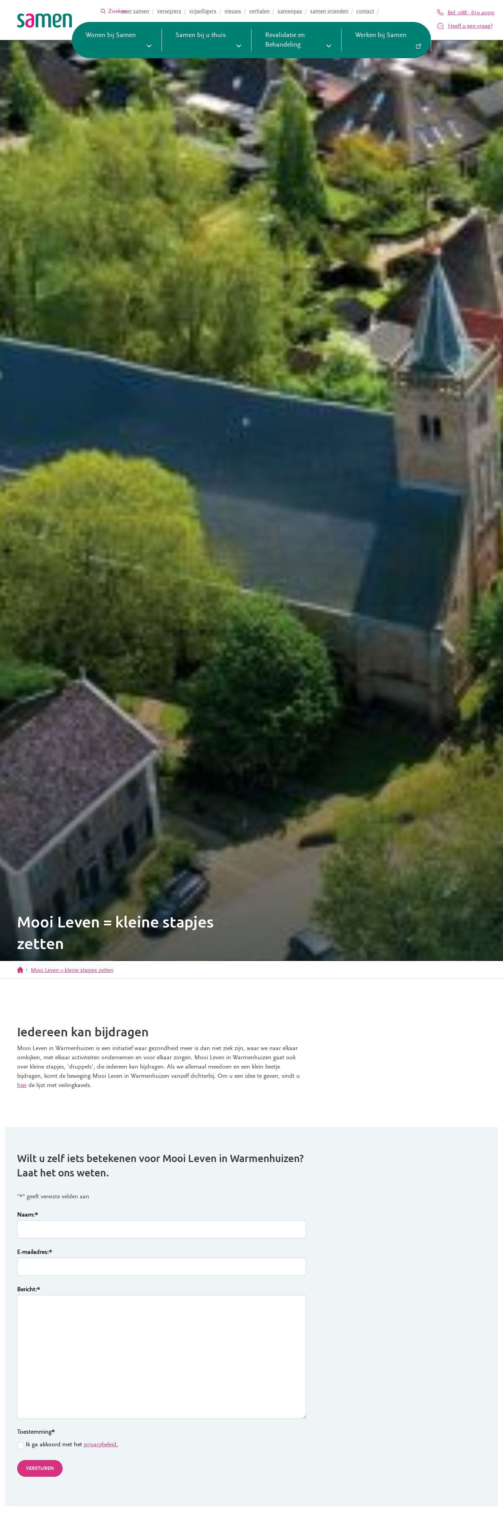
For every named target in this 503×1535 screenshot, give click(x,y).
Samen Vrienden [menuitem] (329, 11)
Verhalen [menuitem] (259, 11)
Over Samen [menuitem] (135, 11)
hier (22, 1085)
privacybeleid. (101, 1444)
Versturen (40, 1468)
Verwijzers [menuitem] (169, 11)
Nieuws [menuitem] (232, 11)
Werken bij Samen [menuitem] (381, 35)
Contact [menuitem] (365, 11)
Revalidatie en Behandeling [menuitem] (285, 40)
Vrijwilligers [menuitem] (203, 11)
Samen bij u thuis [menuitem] (201, 35)
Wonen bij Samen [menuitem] (111, 35)
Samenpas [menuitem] (290, 11)
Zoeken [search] (117, 11)
